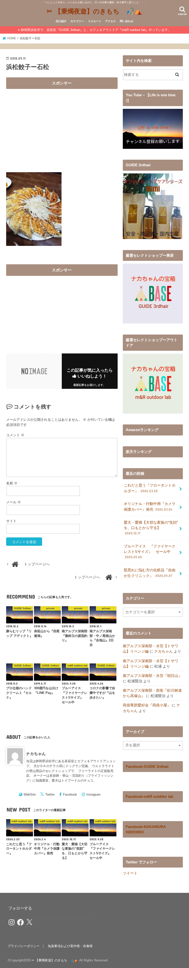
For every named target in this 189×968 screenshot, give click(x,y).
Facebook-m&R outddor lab (149, 797)
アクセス (110, 21)
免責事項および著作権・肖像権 (70, 946)
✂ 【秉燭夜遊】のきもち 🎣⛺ (94, 11)
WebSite (30, 794)
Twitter (50, 794)
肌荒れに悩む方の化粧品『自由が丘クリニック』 (149, 572)
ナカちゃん (36, 753)
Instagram (93, 794)
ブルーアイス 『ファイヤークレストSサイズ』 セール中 (149, 551)
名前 (11, 483)
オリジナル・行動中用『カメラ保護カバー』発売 (149, 506)
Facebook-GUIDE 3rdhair (147, 767)
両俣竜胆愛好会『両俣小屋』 (147, 705)
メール (13, 502)
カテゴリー (77, 21)
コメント (15, 435)
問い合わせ (126, 21)
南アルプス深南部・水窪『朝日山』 (152, 676)
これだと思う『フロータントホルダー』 (149, 488)
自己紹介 (61, 21)
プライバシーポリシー (24, 946)
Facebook (70, 794)
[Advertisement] (62, 126)
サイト (11, 521)
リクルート (94, 21)
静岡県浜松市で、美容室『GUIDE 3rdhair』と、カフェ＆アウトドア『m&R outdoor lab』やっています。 (96, 30)
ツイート (130, 873)
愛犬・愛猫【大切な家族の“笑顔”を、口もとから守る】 (151, 527)
